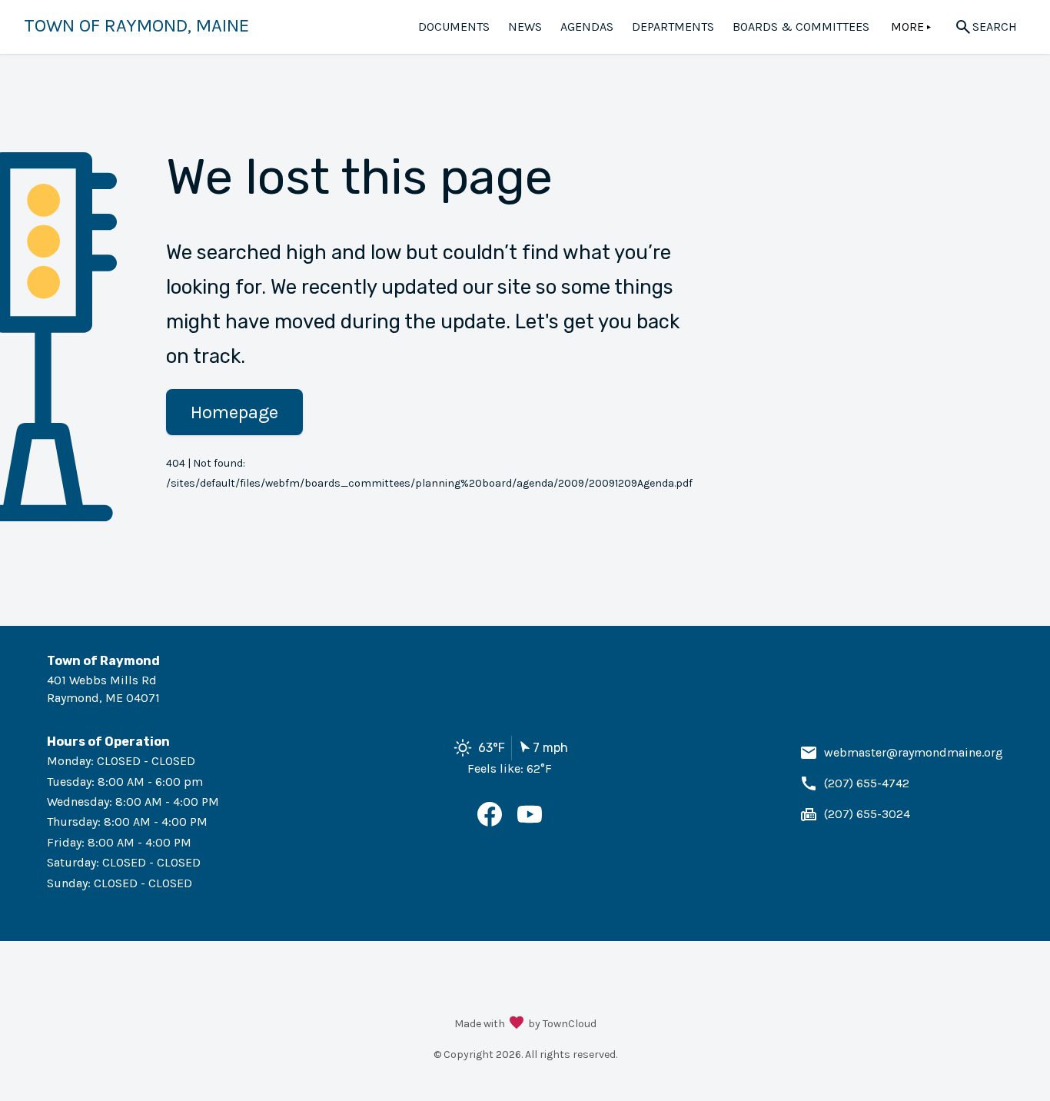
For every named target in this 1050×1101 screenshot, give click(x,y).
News (525, 26)
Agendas (586, 26)
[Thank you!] (516, 1024)
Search (994, 26)
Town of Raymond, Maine (136, 25)
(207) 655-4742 (866, 783)
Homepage (234, 412)
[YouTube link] (529, 822)
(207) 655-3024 (867, 814)
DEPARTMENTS (673, 26)
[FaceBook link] (489, 822)
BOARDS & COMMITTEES (801, 26)
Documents (454, 26)
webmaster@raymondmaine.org (913, 752)
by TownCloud (562, 1023)
